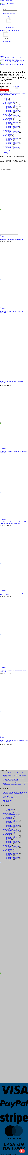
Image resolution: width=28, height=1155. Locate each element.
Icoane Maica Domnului (5, 30)
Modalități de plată (7, 800)
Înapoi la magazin (10, 27)
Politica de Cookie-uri (8, 797)
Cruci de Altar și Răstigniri (9, 102)
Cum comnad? (6, 801)
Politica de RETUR (7, 796)
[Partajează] (19, 1)
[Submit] (3, 11)
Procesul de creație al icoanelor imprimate (13, 793)
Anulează (16, 86)
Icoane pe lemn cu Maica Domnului (17, 93)
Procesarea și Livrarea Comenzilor (11, 795)
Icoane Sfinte (6, 135)
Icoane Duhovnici (7, 146)
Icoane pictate (15, 30)
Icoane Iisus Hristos (7, 103)
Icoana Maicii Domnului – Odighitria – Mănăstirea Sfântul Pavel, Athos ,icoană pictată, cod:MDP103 (13, 522)
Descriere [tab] (5, 152)
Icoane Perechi (6, 114)
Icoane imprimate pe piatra (12, 106)
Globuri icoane (9, 101)
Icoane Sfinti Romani (8, 140)
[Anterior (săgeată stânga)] (2, 577)
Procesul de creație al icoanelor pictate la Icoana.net (15, 792)
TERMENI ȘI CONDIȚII (9, 791)
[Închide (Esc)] (23, 1)
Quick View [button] (3, 236)
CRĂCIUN (6, 98)
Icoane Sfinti (6, 130)
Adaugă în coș (4, 89)
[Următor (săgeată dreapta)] (25, 577)
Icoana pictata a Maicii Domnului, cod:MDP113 (11, 239)
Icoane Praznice (6, 124)
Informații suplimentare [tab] (8, 154)
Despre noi (5, 803)
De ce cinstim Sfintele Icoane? (10, 786)
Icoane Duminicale (7, 119)
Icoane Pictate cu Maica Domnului (8, 94)
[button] (9, 13)
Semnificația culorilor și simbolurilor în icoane (14, 784)
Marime (2, 86)
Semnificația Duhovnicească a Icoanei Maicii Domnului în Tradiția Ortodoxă (13, 778)
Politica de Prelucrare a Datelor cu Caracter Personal (15, 799)
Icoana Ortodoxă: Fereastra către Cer (11, 780)
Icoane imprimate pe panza (12, 105)
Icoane (7, 99)
